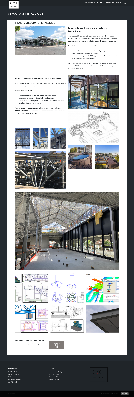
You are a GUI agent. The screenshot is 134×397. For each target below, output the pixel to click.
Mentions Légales (14, 379)
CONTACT (119, 3)
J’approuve (125, 393)
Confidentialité (13, 382)
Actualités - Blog (54, 379)
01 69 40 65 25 (16, 374)
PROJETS (99, 3)
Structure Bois (54, 374)
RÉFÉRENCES (110, 3)
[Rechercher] (125, 3)
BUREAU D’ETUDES (90, 3)
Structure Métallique (56, 372)
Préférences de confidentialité (109, 393)
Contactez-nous (15, 377)
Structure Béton (54, 377)
